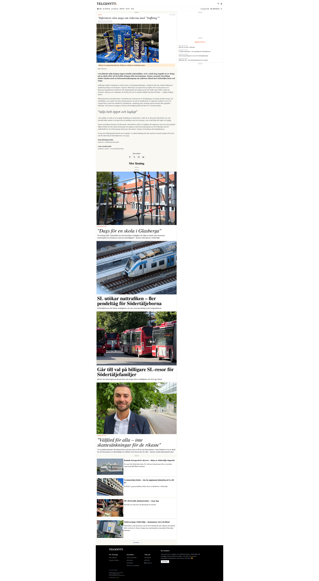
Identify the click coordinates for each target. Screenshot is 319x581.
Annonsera (130, 560)
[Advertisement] (200, 25)
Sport (128, 9)
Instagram (148, 557)
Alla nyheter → (136, 542)
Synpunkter (130, 563)
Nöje (132, 9)
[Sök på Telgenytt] (218, 4)
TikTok (147, 560)
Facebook (149, 563)
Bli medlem (165, 561)
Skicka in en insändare (133, 565)
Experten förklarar (114, 560)
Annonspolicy (113, 570)
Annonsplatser (113, 557)
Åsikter (122, 9)
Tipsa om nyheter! (132, 557)
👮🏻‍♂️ (114, 9)
